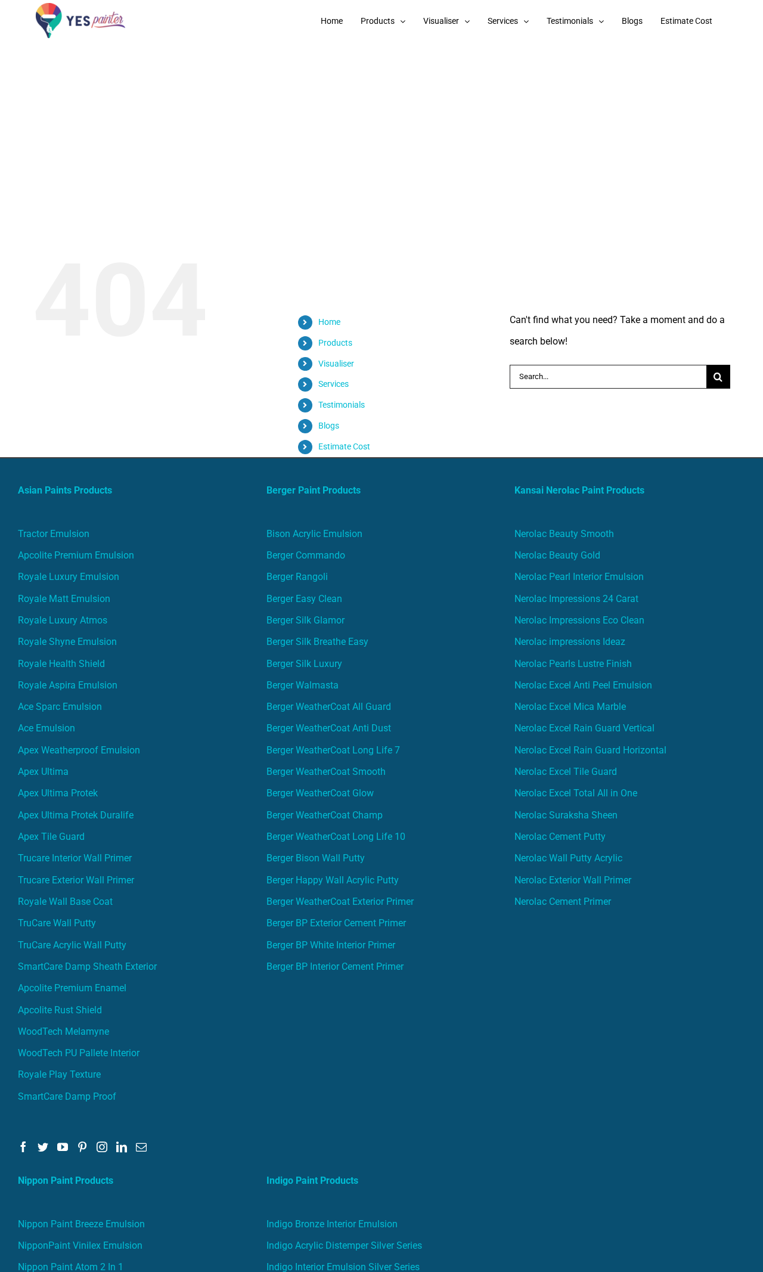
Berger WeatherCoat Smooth (326, 771)
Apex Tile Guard (51, 836)
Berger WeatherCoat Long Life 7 (333, 750)
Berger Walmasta (302, 685)
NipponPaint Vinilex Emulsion (80, 1245)
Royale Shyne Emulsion (67, 641)
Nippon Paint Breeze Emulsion (81, 1224)
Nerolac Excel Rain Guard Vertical (584, 728)
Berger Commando (305, 555)
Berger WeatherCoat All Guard (328, 706)
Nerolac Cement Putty (560, 836)
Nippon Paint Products (65, 1180)
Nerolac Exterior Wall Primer (572, 880)
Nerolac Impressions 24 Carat (576, 598)
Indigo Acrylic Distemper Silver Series (344, 1245)
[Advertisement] (381, 131)
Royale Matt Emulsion (64, 598)
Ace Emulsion (46, 728)
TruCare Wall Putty (57, 923)
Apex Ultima (43, 771)
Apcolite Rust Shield (60, 1010)
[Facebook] (23, 1146)
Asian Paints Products (65, 490)
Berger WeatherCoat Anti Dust (328, 728)
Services (333, 384)
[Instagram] (102, 1146)
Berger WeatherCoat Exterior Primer (340, 901)
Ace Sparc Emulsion (60, 706)
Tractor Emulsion (53, 533)
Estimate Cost (344, 446)
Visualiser (336, 363)
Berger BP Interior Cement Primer (335, 966)
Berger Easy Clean (304, 598)
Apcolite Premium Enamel (72, 988)
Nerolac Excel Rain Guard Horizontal (590, 750)
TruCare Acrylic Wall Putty (72, 945)
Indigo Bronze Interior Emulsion (332, 1224)
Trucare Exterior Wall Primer (76, 880)
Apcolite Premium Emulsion (76, 555)
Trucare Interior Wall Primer (75, 858)
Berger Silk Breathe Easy (317, 641)
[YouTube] (62, 1146)
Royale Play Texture (59, 1074)
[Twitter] (43, 1146)
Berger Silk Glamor (305, 620)
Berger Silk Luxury (304, 663)
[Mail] (141, 1146)
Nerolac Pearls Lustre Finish (573, 663)
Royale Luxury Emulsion (68, 576)
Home (329, 322)
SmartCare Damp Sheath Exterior (87, 966)
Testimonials (341, 404)
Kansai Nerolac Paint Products (579, 490)
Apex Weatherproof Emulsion (79, 750)
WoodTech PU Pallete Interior (78, 1053)
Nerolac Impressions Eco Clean (579, 620)
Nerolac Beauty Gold (557, 555)
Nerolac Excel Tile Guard (565, 771)
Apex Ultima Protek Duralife (76, 815)
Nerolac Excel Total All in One (577, 793)
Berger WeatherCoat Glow (320, 793)
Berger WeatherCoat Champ (324, 815)
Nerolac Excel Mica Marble (570, 706)
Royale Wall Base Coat (65, 901)
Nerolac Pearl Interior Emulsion (579, 576)
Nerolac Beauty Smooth (564, 533)
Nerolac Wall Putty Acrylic (568, 858)
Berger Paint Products (313, 490)
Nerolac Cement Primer (562, 901)
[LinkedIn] (121, 1146)
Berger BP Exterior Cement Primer (336, 923)
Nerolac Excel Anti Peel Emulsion (583, 685)
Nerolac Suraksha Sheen (566, 815)
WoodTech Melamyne (63, 1031)
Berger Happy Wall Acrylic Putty (332, 880)
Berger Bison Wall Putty (315, 858)
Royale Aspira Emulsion (67, 685)
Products (335, 343)
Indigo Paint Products (312, 1180)
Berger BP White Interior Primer (330, 945)
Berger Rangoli (297, 576)
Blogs (328, 425)
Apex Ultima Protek (58, 793)
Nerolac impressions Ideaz (569, 641)
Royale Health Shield (61, 663)
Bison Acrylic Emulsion (314, 533)
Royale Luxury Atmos (62, 620)
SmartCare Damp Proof (67, 1096)
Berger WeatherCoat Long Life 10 (335, 836)
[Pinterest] (82, 1146)
